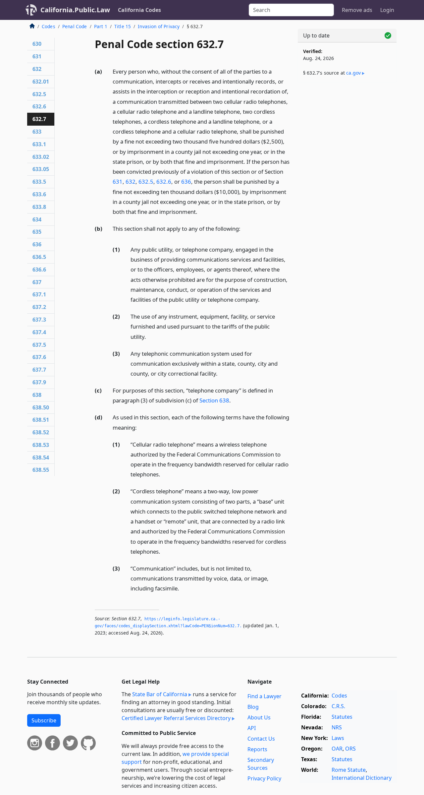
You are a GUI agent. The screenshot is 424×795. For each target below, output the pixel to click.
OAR (337, 748)
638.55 (40, 469)
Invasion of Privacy (159, 26)
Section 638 (214, 400)
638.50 (40, 407)
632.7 (39, 119)
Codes (48, 26)
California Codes (139, 10)
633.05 (40, 169)
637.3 (39, 319)
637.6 (39, 357)
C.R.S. (338, 706)
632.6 (163, 181)
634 (36, 219)
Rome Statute (349, 769)
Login (387, 10)
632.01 (40, 81)
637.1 (39, 294)
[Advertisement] (347, 191)
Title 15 (122, 26)
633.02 (40, 156)
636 (186, 181)
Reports (257, 749)
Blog (253, 706)
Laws (338, 738)
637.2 (39, 307)
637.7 (39, 369)
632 (130, 181)
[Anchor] (201, 211)
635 (36, 231)
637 (36, 282)
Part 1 (100, 26)
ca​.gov (353, 73)
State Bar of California (159, 694)
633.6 (39, 194)
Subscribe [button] (43, 720)
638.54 (40, 457)
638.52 (40, 432)
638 (36, 394)
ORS (350, 748)
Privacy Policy (264, 778)
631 (118, 181)
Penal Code (74, 26)
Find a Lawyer (264, 696)
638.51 (40, 419)
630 (36, 43)
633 (36, 131)
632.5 (145, 181)
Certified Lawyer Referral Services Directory (176, 718)
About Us (259, 717)
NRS (337, 727)
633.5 (39, 181)
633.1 (39, 144)
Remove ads (357, 10)
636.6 (39, 269)
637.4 (39, 332)
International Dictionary (362, 777)
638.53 (40, 445)
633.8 (39, 207)
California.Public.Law (75, 9)
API (251, 728)
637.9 (39, 382)
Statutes (342, 716)
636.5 (39, 257)
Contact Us (261, 738)
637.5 (39, 344)
